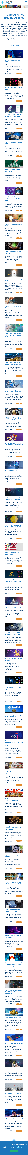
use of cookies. (21, 1147)
